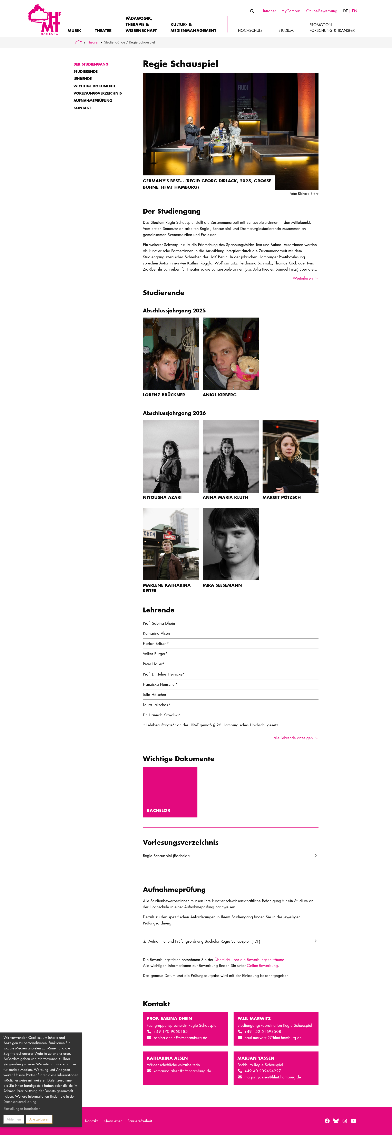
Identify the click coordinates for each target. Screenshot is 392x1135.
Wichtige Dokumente (95, 86)
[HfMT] (43, 18)
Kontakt (82, 107)
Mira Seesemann (222, 585)
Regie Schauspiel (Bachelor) (166, 855)
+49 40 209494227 (262, 1071)
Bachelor (158, 810)
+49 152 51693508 (262, 1031)
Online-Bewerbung (262, 965)
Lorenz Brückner (164, 395)
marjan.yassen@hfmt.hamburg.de (272, 1077)
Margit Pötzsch (282, 497)
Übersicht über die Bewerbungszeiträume (249, 959)
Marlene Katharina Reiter (167, 587)
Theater (93, 42)
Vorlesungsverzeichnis (98, 93)
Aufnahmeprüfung (93, 100)
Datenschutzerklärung (19, 1101)
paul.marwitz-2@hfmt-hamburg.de (273, 1037)
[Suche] (252, 11)
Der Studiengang (91, 64)
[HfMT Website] (79, 42)
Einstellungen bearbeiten (21, 1108)
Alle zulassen (39, 1119)
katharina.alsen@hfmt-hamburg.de (182, 1071)
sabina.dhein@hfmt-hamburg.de (180, 1037)
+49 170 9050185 (171, 1031)
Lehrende (83, 78)
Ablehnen (14, 1119)
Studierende (86, 71)
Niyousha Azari (162, 497)
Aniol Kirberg (220, 395)
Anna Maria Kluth (225, 497)
